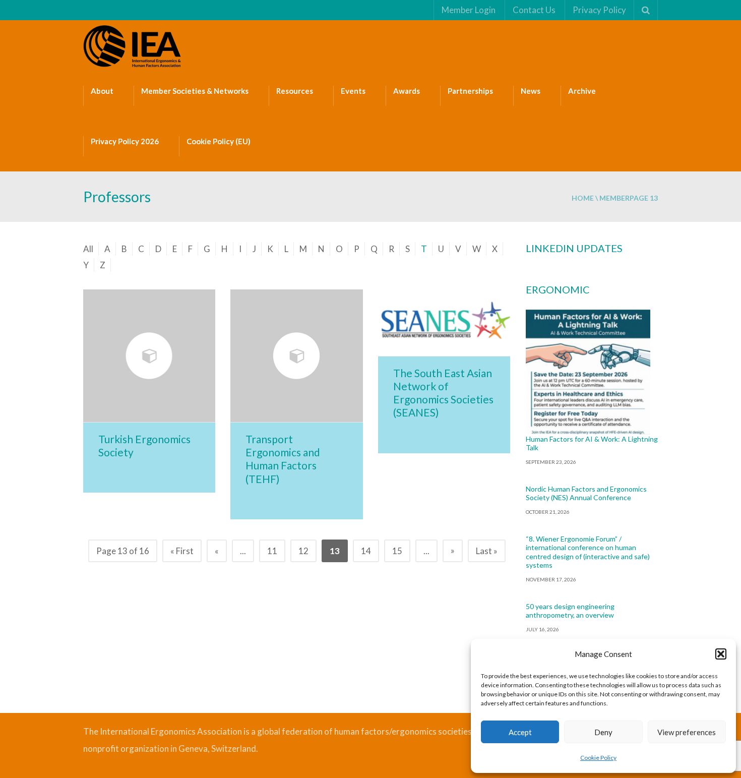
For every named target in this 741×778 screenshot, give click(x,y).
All (88, 249)
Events (353, 90)
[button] (721, 654)
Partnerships (470, 90)
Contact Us (534, 10)
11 (272, 551)
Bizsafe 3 (277, 750)
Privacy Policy (599, 10)
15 (397, 551)
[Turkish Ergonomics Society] (149, 355)
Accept (520, 732)
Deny (603, 732)
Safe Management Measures (308, 750)
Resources (294, 90)
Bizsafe (263, 750)
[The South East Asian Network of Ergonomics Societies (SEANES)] (444, 322)
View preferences (686, 732)
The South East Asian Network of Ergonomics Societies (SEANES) (443, 393)
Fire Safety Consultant (405, 750)
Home (583, 198)
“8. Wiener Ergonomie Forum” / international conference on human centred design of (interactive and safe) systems (588, 552)
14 (366, 551)
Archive (582, 90)
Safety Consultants (346, 750)
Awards (406, 90)
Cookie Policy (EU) (219, 141)
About (102, 90)
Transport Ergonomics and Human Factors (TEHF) (282, 459)
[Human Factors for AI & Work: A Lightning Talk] (588, 372)
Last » (487, 551)
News (530, 90)
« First (182, 551)
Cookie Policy (598, 757)
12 (303, 551)
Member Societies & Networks (195, 90)
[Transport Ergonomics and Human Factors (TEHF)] (296, 355)
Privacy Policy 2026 (125, 141)
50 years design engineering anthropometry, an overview (570, 611)
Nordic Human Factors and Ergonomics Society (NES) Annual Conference (586, 493)
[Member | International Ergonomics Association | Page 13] (133, 45)
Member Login (469, 10)
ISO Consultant (374, 750)
